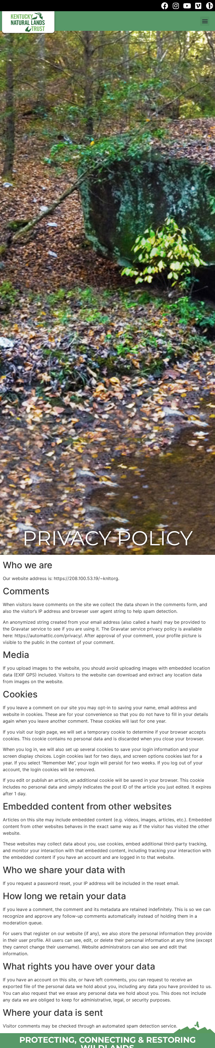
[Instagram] (175, 5)
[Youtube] (187, 5)
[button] (204, 21)
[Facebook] (164, 5)
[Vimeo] (198, 5)
